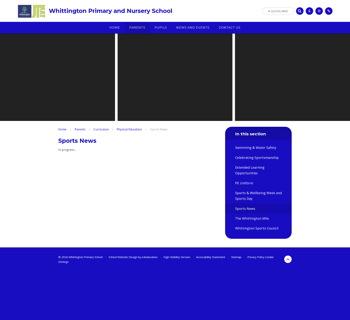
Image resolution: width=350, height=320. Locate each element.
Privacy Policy (256, 257)
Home (62, 129)
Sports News (159, 129)
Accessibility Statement (210, 257)
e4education (150, 257)
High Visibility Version (176, 257)
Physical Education (129, 129)
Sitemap (236, 257)
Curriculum (101, 129)
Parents (80, 129)
